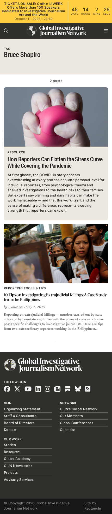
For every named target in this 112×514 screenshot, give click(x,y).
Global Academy (17, 459)
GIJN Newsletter (18, 466)
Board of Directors (19, 423)
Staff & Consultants (20, 416)
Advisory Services (19, 479)
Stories (10, 445)
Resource (12, 452)
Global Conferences (77, 423)
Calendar (67, 430)
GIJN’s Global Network (78, 409)
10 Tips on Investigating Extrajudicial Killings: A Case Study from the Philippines (55, 297)
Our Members (71, 416)
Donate (10, 430)
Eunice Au (15, 307)
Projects (11, 472)
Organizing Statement (22, 409)
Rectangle (92, 508)
